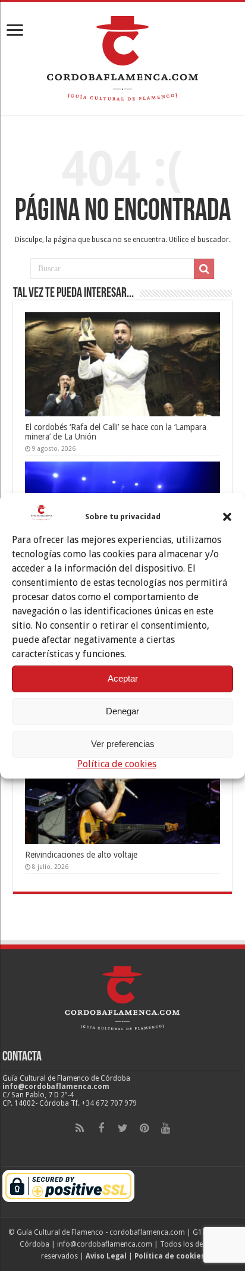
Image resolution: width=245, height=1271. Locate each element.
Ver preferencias (123, 744)
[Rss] (79, 1128)
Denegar (122, 711)
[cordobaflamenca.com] (122, 56)
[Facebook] (101, 1128)
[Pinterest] (143, 1128)
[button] (227, 517)
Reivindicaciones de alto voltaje (81, 854)
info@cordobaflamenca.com (55, 1086)
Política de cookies (116, 764)
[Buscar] (204, 269)
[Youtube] (165, 1128)
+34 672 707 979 (109, 1103)
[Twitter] (122, 1128)
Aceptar (123, 678)
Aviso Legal (106, 1256)
